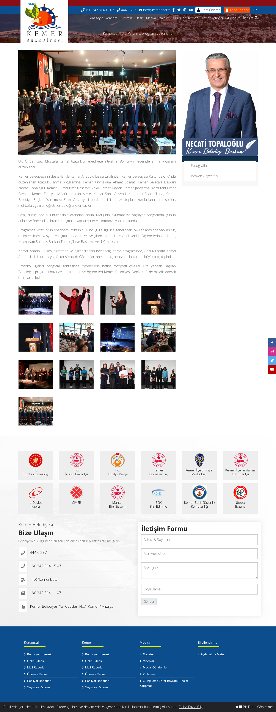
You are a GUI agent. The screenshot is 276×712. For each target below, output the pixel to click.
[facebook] (173, 10)
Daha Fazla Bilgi (191, 706)
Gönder (149, 601)
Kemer (193, 18)
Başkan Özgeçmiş (204, 176)
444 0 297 (128, 10)
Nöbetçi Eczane (240, 504)
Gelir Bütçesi (35, 661)
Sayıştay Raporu (38, 687)
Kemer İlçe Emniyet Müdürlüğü (199, 472)
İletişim (248, 18)
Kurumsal (126, 18)
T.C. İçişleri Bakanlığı (76, 472)
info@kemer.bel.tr (156, 10)
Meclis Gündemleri (155, 667)
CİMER (76, 502)
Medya (151, 18)
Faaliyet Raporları (39, 680)
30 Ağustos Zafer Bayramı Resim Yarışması (164, 683)
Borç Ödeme (210, 10)
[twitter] (179, 10)
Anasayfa (96, 18)
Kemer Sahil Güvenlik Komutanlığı (199, 504)
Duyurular (179, 18)
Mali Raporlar (35, 667)
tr (255, 10)
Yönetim (111, 18)
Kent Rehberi (239, 10)
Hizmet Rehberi (212, 18)
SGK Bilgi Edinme (158, 504)
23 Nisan (148, 674)
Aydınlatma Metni (212, 654)
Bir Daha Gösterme (257, 706)
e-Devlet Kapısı (36, 504)
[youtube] (191, 10)
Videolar (148, 661)
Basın (140, 18)
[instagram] (184, 10)
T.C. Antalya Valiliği (118, 472)
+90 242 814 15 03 (99, 10)
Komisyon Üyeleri (38, 654)
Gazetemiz (150, 654)
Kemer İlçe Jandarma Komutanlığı (240, 472)
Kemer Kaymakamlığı (158, 472)
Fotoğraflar (199, 165)
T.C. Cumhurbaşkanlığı (36, 472)
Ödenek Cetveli (37, 674)
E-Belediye (233, 18)
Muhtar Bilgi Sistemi (117, 504)
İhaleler (163, 18)
